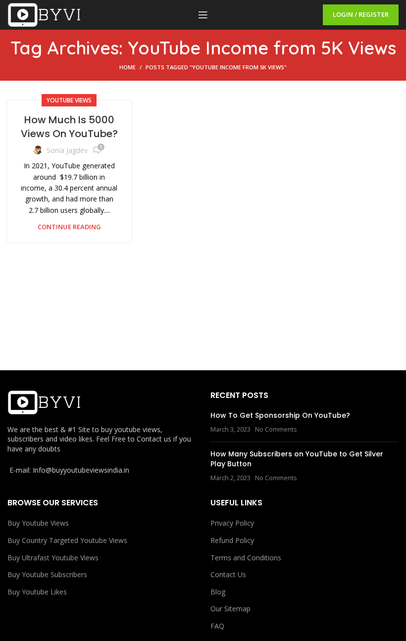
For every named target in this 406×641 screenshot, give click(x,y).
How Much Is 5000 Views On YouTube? (69, 127)
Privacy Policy (232, 523)
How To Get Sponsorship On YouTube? (280, 415)
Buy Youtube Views (38, 523)
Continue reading (69, 227)
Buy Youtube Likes (37, 591)
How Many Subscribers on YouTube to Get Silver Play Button (296, 459)
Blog (217, 591)
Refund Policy (232, 540)
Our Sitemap (230, 608)
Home (127, 67)
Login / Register (361, 14)
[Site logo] (44, 14)
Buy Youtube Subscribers (47, 574)
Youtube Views (69, 100)
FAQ (217, 626)
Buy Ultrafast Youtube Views (53, 557)
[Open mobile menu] (203, 15)
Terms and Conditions (245, 557)
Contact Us (228, 574)
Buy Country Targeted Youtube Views (67, 540)
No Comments (276, 429)
